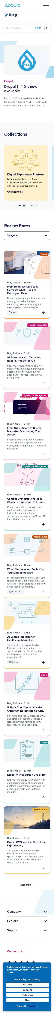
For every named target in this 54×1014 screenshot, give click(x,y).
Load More (26, 884)
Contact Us (14, 951)
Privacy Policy (34, 979)
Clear (38, 27)
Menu (46, 5)
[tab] (20, 205)
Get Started (14, 191)
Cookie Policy (20, 979)
